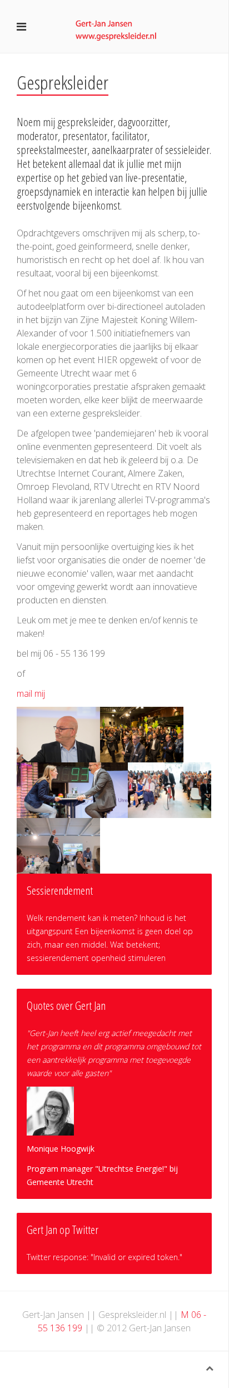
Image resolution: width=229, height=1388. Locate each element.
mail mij (31, 693)
